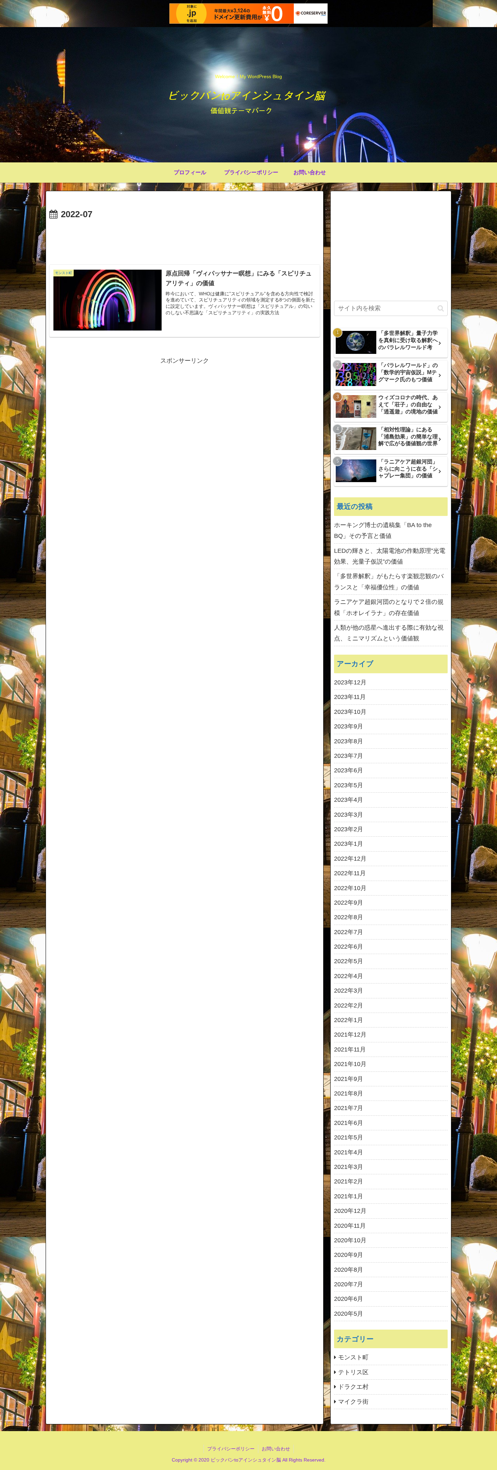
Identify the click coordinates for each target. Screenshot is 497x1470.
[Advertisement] (184, 241)
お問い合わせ (276, 1448)
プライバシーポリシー (231, 1448)
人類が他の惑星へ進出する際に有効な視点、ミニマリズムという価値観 (389, 633)
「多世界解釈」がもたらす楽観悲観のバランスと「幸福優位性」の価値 (389, 581)
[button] (441, 308)
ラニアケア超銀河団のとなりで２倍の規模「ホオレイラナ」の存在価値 (389, 607)
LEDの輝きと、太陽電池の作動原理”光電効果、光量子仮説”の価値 (389, 556)
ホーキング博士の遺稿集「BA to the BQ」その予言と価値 (383, 530)
